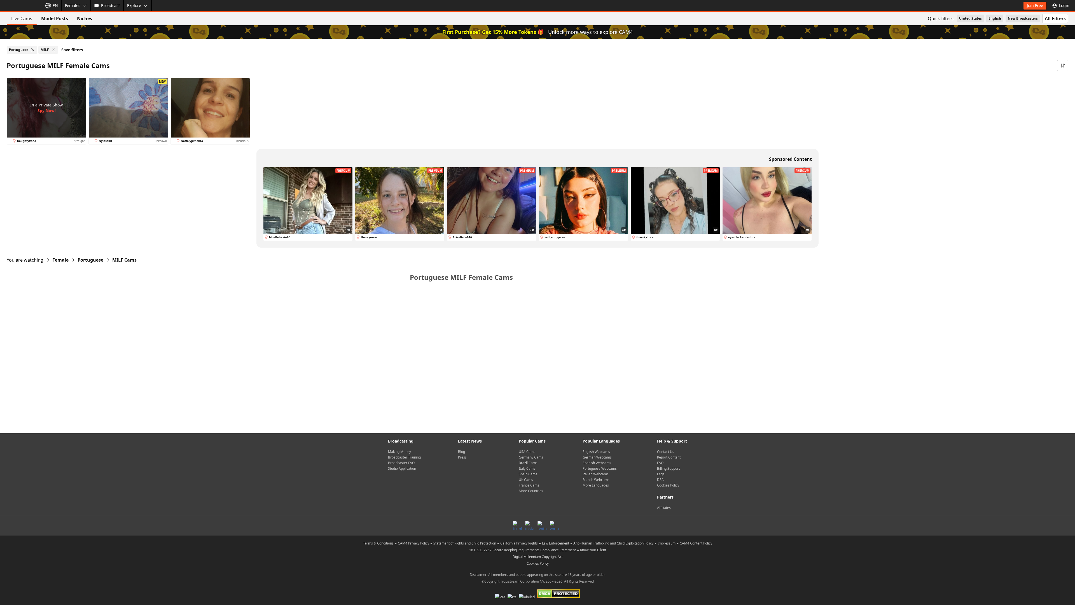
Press (462, 457)
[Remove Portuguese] (32, 49)
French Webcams (596, 479)
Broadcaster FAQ (401, 462)
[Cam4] (20, 5)
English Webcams (596, 451)
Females (72, 5)
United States (970, 18)
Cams (124, 260)
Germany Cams (531, 457)
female (60, 260)
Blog (461, 451)
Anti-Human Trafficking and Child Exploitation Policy (613, 543)
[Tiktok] (517, 525)
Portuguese (90, 260)
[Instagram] (529, 525)
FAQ (660, 462)
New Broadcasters (1023, 18)
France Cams (529, 485)
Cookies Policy (668, 485)
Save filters (72, 49)
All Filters (1055, 18)
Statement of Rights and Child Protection (464, 543)
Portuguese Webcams (600, 468)
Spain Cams (528, 474)
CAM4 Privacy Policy (413, 543)
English (994, 18)
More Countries (531, 490)
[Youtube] (554, 525)
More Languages (596, 485)
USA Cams (527, 451)
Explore (134, 5)
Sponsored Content (790, 159)
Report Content (669, 457)
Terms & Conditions (378, 543)
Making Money (399, 451)
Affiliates (664, 507)
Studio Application (402, 468)
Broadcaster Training (404, 457)
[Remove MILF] (53, 49)
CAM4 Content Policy (696, 543)
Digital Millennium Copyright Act (538, 556)
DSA (660, 479)
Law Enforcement (555, 543)
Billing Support (668, 468)
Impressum (667, 543)
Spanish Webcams (597, 462)
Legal (661, 474)
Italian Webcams (596, 474)
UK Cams (526, 479)
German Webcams (597, 457)
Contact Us (665, 451)
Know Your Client (593, 550)
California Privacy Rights (519, 543)
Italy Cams (527, 468)
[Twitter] (542, 525)
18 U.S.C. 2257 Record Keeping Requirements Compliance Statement (522, 550)
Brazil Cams (528, 462)
